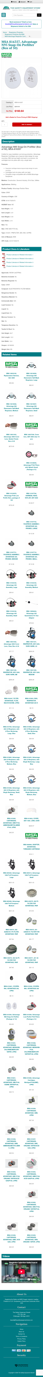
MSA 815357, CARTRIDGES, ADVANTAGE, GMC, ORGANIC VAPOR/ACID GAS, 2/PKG (31, 1143)
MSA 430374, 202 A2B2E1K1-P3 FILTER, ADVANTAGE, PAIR (11, 932)
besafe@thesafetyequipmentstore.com (21, 1320)
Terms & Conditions (21, 1336)
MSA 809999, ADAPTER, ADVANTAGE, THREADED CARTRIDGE (31, 847)
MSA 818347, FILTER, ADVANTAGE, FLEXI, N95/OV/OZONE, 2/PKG (11, 700)
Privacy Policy (21, 1339)
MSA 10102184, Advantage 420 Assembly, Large (11, 585)
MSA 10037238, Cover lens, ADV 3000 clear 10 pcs (32, 436)
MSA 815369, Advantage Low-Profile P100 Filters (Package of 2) (31, 1017)
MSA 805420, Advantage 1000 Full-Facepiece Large (11, 875)
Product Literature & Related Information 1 (19, 255)
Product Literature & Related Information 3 (19, 262)
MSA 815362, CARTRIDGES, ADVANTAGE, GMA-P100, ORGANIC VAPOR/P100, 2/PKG (31, 1206)
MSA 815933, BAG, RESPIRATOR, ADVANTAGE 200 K (31, 700)
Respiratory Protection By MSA (14, 34)
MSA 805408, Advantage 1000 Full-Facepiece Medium (11, 903)
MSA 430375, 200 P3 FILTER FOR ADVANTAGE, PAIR (31, 903)
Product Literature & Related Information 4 (19, 266)
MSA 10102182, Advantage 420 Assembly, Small (11, 613)
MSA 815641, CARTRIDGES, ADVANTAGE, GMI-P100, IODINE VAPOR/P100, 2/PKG (11, 1082)
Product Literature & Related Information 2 (19, 258)
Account (23, 2)
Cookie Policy (22, 1341)
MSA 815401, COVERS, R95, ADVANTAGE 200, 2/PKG (11, 988)
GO (39, 15)
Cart (30, 2)
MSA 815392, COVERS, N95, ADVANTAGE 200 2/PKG (31, 988)
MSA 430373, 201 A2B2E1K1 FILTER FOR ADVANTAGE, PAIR (31, 932)
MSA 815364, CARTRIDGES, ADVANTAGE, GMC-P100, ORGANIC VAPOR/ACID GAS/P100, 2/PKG (11, 1176)
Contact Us (21, 1334)
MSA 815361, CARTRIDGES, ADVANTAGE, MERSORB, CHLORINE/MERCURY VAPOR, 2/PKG (11, 1047)
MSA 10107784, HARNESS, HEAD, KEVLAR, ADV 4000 (31, 495)
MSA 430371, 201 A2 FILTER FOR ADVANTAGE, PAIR (31, 960)
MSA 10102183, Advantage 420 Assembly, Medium (31, 585)
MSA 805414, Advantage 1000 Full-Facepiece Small (31, 875)
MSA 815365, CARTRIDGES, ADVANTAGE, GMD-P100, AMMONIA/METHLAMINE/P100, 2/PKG (11, 822)
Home (14, 2)
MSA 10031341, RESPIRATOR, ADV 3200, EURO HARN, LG (31, 644)
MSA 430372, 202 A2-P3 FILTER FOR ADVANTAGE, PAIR (12, 960)
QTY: (3, 121)
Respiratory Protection (16, 32)
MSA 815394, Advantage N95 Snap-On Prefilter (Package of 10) (11, 1017)
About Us (21, 1332)
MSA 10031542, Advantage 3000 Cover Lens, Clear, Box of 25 (11, 644)
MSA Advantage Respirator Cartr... (16, 36)
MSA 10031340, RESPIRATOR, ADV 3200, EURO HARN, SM (11, 672)
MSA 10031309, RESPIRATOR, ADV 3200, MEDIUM (31, 672)
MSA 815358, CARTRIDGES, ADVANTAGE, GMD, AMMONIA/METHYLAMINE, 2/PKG (11, 1143)
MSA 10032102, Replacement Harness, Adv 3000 (11, 375)
